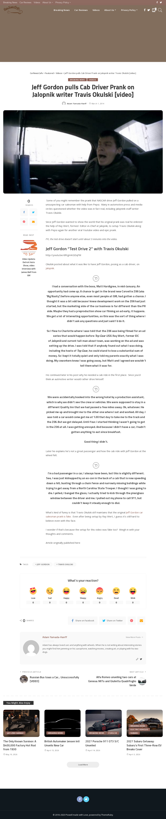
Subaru (134, 733)
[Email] (33, 222)
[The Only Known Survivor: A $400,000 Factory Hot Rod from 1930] (21, 723)
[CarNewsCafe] (13, 10)
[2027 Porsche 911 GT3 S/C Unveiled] (103, 723)
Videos (92, 79)
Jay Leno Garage (15, 733)
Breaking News (77, 79)
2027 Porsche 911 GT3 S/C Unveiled (102, 743)
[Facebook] (157, 2)
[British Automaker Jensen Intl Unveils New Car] (62, 723)
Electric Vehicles (139, 729)
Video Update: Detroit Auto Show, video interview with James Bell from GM (28, 267)
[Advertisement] (83, 39)
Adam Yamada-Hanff (76, 103)
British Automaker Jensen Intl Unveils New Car (62, 743)
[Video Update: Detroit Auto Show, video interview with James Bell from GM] (28, 247)
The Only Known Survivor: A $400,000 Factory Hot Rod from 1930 (19, 745)
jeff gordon (43, 564)
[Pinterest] (24, 222)
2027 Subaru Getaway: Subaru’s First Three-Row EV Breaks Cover (144, 745)
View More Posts (133, 637)
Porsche (112, 733)
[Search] (160, 10)
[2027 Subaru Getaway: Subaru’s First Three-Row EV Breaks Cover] (145, 723)
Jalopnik (50, 268)
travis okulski (65, 564)
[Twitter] (161, 2)
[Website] (137, 659)
